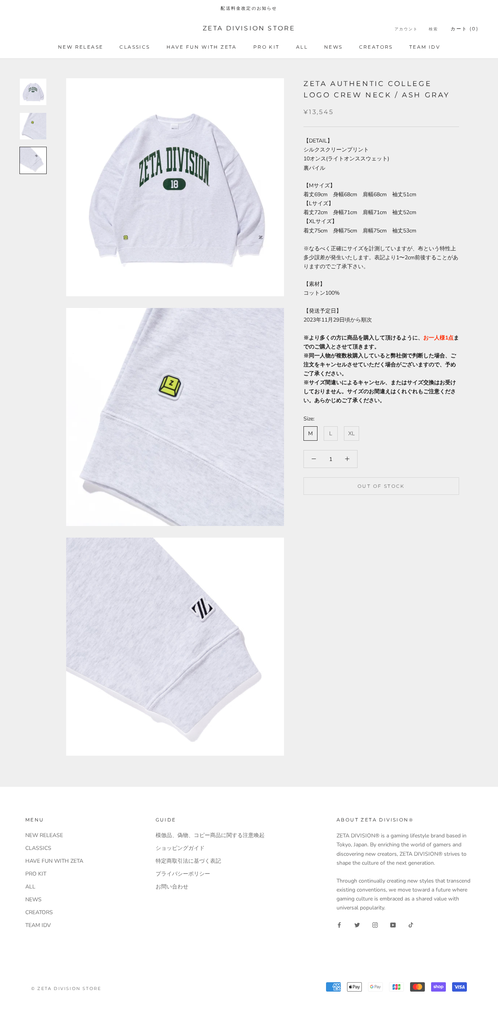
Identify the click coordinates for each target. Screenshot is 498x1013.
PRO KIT (266, 47)
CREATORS (376, 47)
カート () (465, 29)
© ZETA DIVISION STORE (66, 988)
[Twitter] (357, 924)
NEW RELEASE (80, 47)
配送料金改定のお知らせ (249, 8)
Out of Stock (381, 486)
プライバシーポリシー (183, 874)
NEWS (333, 47)
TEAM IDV (424, 47)
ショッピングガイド (180, 848)
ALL (302, 47)
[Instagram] (375, 924)
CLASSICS (134, 47)
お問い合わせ (172, 886)
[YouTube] (393, 924)
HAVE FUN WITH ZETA (202, 47)
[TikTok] (411, 924)
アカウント (406, 29)
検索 (433, 29)
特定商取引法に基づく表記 (188, 861)
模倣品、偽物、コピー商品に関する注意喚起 (210, 835)
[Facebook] (339, 924)
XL (351, 433)
